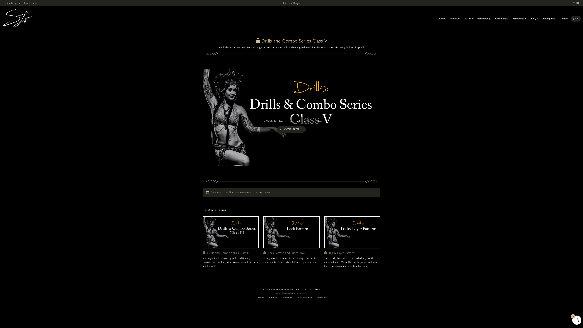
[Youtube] (577, 3)
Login (297, 3)
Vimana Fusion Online (283, 289)
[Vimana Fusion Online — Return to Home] (17, 18)
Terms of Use (321, 297)
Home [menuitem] (442, 18)
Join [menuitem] (575, 18)
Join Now (288, 3)
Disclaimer (261, 297)
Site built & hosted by (291, 293)
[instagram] (574, 3)
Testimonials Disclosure (304, 297)
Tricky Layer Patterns (341, 253)
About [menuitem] (453, 18)
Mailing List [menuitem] (549, 18)
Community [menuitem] (501, 18)
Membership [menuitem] (483, 18)
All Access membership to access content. (250, 192)
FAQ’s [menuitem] (534, 18)
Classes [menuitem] (467, 18)
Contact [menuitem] (564, 18)
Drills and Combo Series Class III (227, 253)
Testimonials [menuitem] (519, 18)
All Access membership (292, 129)
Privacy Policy (287, 297)
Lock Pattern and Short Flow (285, 253)
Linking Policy (273, 297)
